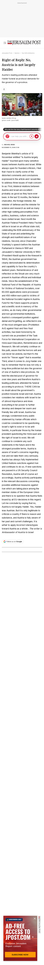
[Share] (4, 89)
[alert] (20, 939)
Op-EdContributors (28, 53)
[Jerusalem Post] (24, 42)
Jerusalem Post (7, 53)
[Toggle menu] (5, 42)
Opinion (17, 53)
